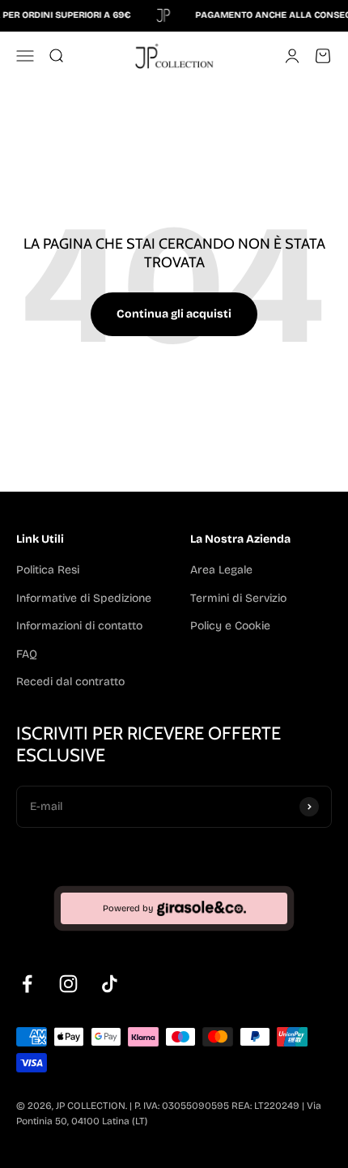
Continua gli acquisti (174, 314)
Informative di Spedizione (83, 598)
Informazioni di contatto (79, 626)
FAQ (26, 654)
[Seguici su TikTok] (110, 984)
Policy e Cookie (230, 626)
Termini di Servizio (238, 598)
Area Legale (221, 570)
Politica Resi (47, 570)
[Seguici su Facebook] (27, 984)
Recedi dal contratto (70, 681)
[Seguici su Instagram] (68, 984)
